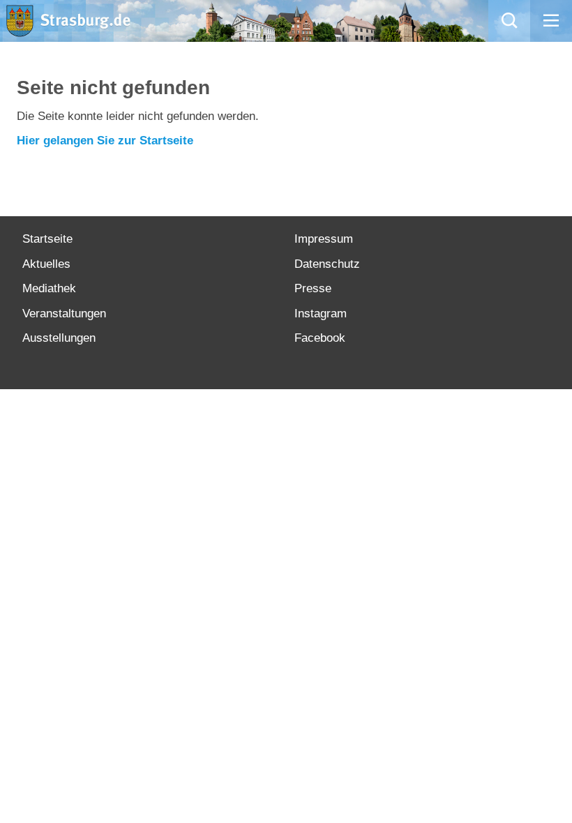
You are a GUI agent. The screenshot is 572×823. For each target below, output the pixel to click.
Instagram (320, 313)
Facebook (319, 338)
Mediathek (49, 288)
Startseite (47, 239)
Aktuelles (46, 264)
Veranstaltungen (64, 313)
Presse (312, 288)
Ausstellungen (59, 338)
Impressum (323, 239)
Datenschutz (327, 264)
